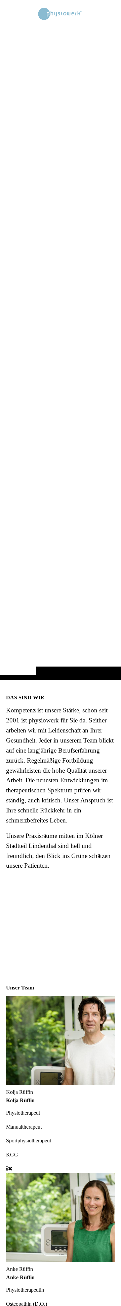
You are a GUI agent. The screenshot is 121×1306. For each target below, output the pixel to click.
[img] (60, 353)
